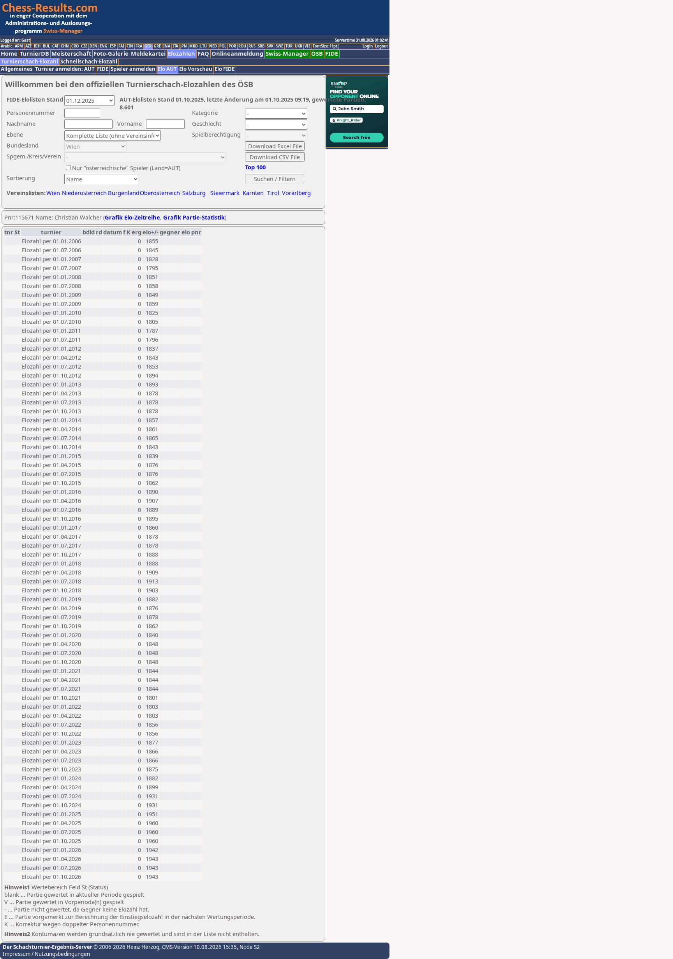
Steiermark (225, 193)
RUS (251, 46)
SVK (270, 46)
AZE (28, 46)
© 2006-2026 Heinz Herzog (125, 946)
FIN (130, 46)
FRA (139, 46)
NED (213, 46)
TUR (288, 46)
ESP (113, 46)
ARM (19, 46)
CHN (65, 46)
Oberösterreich (160, 193)
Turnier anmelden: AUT (65, 69)
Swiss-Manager (287, 53)
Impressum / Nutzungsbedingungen (46, 953)
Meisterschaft (71, 53)
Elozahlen (181, 53)
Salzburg (194, 193)
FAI (121, 46)
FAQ (203, 53)
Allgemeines (17, 69)
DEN (93, 46)
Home (9, 53)
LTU (203, 46)
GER (148, 46)
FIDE (331, 53)
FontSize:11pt (325, 46)
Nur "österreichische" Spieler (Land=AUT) (126, 168)
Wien (53, 193)
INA (166, 46)
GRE (157, 46)
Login (368, 46)
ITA (175, 46)
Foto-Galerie (111, 53)
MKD (193, 46)
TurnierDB (34, 53)
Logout (381, 46)
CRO (75, 46)
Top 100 (255, 167)
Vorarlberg (296, 193)
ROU (242, 46)
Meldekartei (148, 53)
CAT (55, 46)
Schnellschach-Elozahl (88, 61)
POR (232, 46)
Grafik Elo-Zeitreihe (132, 217)
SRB (261, 46)
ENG (103, 46)
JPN (183, 46)
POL (222, 46)
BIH (37, 46)
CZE (84, 46)
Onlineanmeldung (237, 53)
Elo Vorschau (195, 69)
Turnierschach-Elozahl (29, 61)
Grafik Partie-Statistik (194, 217)
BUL (46, 46)
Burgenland (123, 193)
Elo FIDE (224, 69)
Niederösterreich (83, 193)
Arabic (6, 46)
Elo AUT (167, 69)
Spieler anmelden (133, 69)
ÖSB (317, 53)
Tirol (273, 193)
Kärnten (253, 193)
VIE (307, 46)
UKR (298, 46)
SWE (279, 46)
